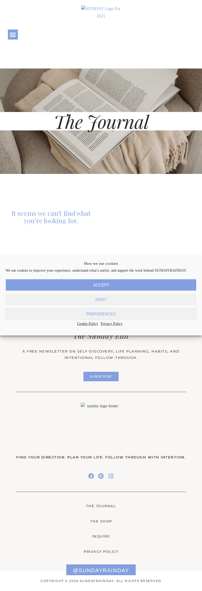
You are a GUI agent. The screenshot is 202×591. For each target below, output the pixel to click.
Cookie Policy (87, 324)
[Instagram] (182, 34)
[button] (13, 35)
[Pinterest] (175, 34)
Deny (101, 299)
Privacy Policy (112, 324)
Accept (101, 285)
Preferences (101, 314)
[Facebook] (167, 34)
